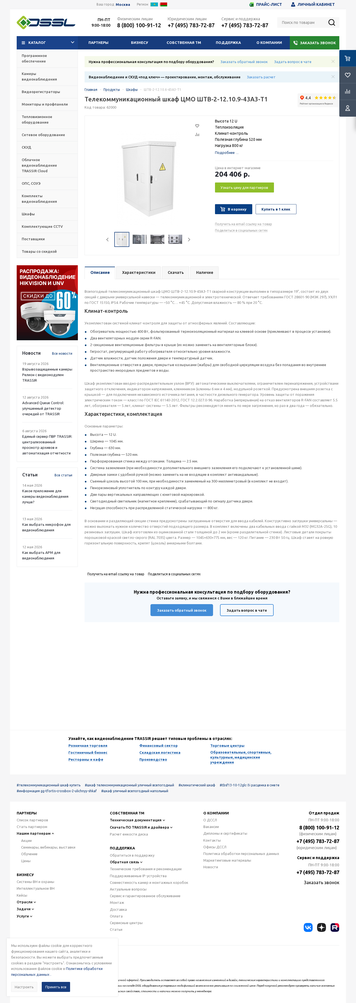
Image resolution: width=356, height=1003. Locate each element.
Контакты (212, 840)
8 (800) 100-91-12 (139, 25)
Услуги (23, 916)
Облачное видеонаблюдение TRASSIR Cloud (39, 165)
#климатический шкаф (197, 785)
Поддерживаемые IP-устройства (138, 876)
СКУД (26, 147)
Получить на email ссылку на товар (243, 224)
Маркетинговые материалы (227, 860)
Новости (210, 867)
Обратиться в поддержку (132, 855)
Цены (26, 861)
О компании (269, 42)
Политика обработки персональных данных (241, 854)
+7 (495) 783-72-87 (191, 25)
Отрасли (25, 902)
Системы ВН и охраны (35, 882)
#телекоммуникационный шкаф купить (48, 785)
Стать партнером (32, 827)
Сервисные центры (126, 923)
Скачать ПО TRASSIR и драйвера (139, 827)
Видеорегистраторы (41, 92)
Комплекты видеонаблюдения (39, 198)
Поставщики (33, 239)
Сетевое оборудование (43, 135)
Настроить (24, 987)
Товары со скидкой (39, 251)
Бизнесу (139, 42)
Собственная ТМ (184, 42)
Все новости (62, 353)
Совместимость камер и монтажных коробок (149, 882)
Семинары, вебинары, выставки (48, 847)
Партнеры (98, 42)
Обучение (29, 854)
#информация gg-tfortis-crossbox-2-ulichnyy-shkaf (57, 791)
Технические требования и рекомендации (146, 869)
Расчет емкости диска (129, 834)
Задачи (24, 909)
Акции (26, 840)
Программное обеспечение (34, 58)
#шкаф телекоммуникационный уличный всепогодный (129, 785)
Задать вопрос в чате (293, 62)
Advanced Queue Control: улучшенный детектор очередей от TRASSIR (43, 408)
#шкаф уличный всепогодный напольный (134, 791)
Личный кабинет (316, 4)
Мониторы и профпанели (45, 104)
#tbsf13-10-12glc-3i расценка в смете (250, 785)
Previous (108, 240)
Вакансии (211, 827)
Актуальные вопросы (128, 889)
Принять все (55, 987)
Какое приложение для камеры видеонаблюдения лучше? (45, 496)
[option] (47, 302)
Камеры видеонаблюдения (39, 76)
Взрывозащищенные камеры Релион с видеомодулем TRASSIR (47, 374)
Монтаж (117, 902)
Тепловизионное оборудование (37, 119)
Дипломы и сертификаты (225, 833)
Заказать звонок (318, 43)
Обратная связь (124, 862)
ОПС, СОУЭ (31, 183)
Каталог (37, 42)
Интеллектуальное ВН (36, 888)
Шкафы (28, 214)
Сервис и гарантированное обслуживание (145, 896)
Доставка (118, 909)
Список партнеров (32, 820)
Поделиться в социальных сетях (241, 230)
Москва (123, 4)
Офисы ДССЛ (214, 847)
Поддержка (228, 42)
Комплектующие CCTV (42, 226)
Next (189, 240)
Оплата (116, 916)
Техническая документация (136, 820)
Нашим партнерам (34, 833)
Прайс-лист (269, 4)
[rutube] (334, 927)
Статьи (116, 929)
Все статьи (63, 475)
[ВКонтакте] (308, 927)
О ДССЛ (210, 820)
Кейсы (22, 895)
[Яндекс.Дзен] (321, 927)
